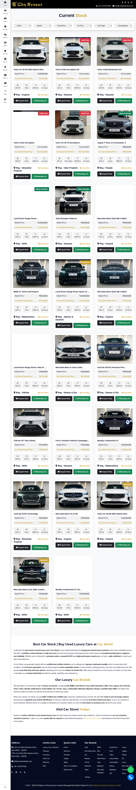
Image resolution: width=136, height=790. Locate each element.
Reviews (67, 755)
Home (66, 747)
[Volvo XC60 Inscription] (31, 124)
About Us (67, 751)
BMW (99, 747)
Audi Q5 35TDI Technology (26, 514)
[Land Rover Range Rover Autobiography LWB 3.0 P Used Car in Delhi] (31, 200)
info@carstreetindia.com (124, 6)
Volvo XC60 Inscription (24, 143)
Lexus (124, 747)
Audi (86, 747)
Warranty (46, 762)
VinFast (87, 777)
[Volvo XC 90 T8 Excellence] (73, 124)
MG (111, 773)
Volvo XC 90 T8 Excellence (68, 143)
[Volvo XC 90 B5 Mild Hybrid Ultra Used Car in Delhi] (115, 495)
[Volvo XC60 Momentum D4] (115, 51)
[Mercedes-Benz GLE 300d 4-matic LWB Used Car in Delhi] (31, 571)
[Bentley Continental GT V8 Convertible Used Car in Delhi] (73, 571)
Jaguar (124, 751)
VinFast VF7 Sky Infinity (24, 441)
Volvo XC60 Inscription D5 (67, 70)
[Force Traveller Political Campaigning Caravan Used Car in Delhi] (73, 422)
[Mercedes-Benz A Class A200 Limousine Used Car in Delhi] (73, 349)
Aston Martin (114, 758)
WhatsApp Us (41, 101)
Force (124, 773)
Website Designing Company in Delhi (106, 785)
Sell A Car (46, 758)
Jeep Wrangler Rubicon (66, 218)
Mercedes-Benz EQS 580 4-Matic (112, 218)
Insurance (46, 755)
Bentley (87, 758)
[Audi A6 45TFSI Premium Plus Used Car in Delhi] (115, 349)
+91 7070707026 (104, 6)
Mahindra (113, 770)
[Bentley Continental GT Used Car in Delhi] (115, 422)
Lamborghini (114, 762)
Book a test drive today (92, 718)
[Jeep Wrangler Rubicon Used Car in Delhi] (73, 200)
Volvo (111, 755)
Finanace (46, 751)
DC (123, 758)
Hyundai (125, 770)
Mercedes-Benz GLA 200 (67, 514)
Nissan (112, 766)
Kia (86, 755)
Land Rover (114, 747)
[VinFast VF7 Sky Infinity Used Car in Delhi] (31, 422)
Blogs (66, 762)
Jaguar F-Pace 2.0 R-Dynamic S (111, 143)
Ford (111, 751)
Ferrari (87, 762)
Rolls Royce (101, 758)
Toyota (124, 755)
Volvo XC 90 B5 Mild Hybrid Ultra (28, 70)
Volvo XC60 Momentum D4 (109, 70)
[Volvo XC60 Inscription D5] (73, 51)
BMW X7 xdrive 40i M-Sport (26, 292)
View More (44, 95)
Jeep (99, 762)
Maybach (100, 766)
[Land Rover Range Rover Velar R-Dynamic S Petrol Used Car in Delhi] (31, 349)
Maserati (88, 766)
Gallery (66, 758)
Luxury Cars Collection (51, 747)
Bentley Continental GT (107, 441)
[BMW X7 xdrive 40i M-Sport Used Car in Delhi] (31, 273)
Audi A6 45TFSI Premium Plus (111, 367)
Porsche (100, 755)
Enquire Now (23, 101)
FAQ (44, 766)
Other (87, 770)
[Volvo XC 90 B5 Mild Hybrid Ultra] (31, 51)
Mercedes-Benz (90, 751)
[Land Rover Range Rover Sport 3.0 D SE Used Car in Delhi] (73, 273)
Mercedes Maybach (100, 771)
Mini (98, 751)
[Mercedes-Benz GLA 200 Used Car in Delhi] (73, 495)
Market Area (68, 770)
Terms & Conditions (70, 766)
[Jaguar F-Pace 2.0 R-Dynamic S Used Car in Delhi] (115, 124)
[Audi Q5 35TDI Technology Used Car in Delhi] (31, 495)
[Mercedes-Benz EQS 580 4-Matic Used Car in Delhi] (115, 200)
